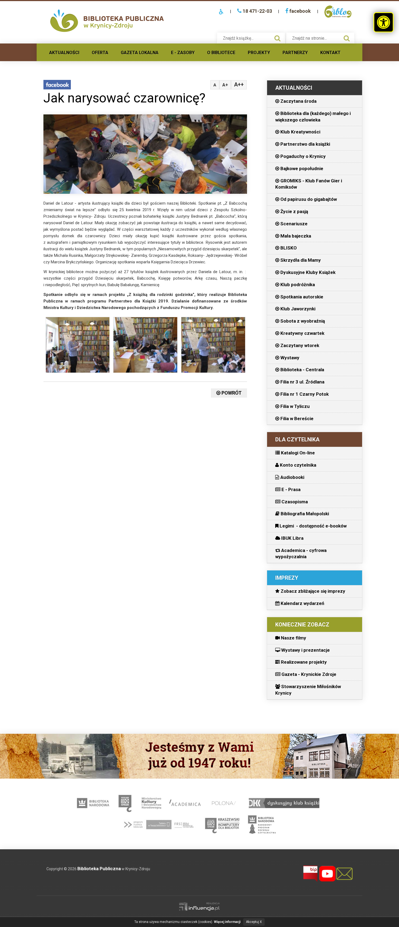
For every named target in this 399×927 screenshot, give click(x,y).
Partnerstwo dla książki (304, 144)
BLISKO (288, 248)
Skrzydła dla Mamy (300, 260)
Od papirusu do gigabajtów (308, 199)
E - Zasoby (183, 52)
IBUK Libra (291, 538)
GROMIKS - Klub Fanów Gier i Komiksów (308, 184)
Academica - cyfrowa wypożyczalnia (301, 554)
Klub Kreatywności (299, 132)
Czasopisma (294, 501)
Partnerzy (295, 52)
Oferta (100, 52)
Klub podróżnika (297, 284)
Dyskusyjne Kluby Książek (307, 272)
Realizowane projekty (303, 662)
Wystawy (289, 357)
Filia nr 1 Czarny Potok (304, 394)
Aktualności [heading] (293, 88)
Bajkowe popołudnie (301, 168)
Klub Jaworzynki (297, 308)
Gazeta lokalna (140, 52)
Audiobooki (291, 477)
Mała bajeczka (295, 236)
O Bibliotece (221, 52)
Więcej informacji (227, 922)
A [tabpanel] (214, 85)
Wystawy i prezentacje (305, 650)
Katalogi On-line (297, 452)
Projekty (259, 52)
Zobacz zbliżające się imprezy (312, 591)
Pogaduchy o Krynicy (302, 156)
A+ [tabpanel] (225, 85)
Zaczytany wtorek (299, 345)
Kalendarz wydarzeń (302, 603)
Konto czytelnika (297, 465)
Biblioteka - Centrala (301, 369)
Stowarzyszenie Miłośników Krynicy (308, 690)
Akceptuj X (254, 922)
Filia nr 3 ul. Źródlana (301, 382)
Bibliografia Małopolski (304, 513)
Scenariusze (293, 223)
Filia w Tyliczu (294, 406)
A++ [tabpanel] (239, 84)
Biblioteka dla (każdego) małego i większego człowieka (313, 117)
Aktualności (64, 52)
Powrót (231, 393)
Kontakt (330, 52)
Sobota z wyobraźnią (302, 321)
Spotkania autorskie (301, 296)
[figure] (77, 346)
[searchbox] (245, 38)
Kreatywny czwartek (301, 333)
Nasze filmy (293, 638)
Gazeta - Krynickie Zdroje (308, 674)
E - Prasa (290, 489)
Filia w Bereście (296, 418)
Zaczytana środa (297, 101)
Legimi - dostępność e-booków (312, 526)
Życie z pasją (293, 211)
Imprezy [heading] (286, 578)
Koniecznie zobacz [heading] (302, 624)
